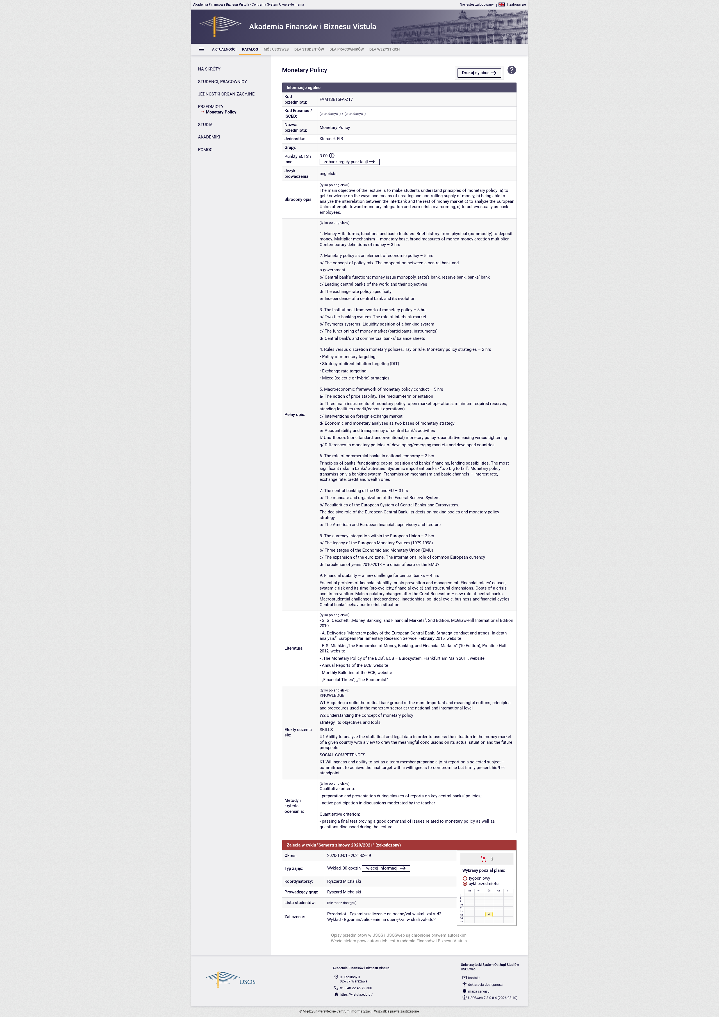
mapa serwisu (479, 991)
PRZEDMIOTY (211, 106)
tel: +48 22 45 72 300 (356, 988)
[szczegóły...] (492, 858)
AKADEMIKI (209, 137)
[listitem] (224, 49)
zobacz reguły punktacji (346, 161)
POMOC (205, 149)
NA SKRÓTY (209, 69)
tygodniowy (479, 878)
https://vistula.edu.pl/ (356, 994)
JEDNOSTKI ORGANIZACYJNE (226, 94)
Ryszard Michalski (344, 881)
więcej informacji (382, 868)
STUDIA (205, 124)
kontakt (474, 978)
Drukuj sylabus (476, 72)
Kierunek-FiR (331, 138)
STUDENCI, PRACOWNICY (222, 81)
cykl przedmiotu (483, 883)
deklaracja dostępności (485, 985)
